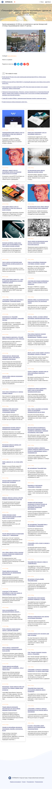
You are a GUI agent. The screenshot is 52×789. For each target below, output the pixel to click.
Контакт (24, 781)
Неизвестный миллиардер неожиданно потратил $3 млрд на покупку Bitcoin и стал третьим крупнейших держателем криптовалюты (37, 506)
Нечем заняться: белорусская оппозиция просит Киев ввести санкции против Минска (11, 357)
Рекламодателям (39, 781)
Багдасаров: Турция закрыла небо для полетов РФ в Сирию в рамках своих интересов (13, 688)
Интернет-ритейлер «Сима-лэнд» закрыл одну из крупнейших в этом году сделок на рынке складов (12, 244)
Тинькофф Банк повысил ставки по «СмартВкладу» (38, 562)
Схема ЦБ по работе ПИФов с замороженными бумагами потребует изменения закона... (24, 98)
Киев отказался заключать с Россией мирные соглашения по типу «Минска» (13, 337)
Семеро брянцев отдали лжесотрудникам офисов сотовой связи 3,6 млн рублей (11, 516)
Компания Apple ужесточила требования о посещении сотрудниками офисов (10, 410)
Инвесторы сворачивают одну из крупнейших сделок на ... (37, 133)
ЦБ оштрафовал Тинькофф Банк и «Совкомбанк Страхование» (37, 525)
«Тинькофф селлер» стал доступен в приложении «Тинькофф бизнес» (12, 300)
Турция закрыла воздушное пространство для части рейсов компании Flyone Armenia (11, 708)
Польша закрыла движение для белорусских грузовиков (11, 481)
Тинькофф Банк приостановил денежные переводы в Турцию (36, 598)
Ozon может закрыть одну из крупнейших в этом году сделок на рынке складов (12, 208)
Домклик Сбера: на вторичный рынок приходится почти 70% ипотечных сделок (38, 301)
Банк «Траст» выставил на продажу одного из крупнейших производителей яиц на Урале (38, 410)
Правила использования (15, 781)
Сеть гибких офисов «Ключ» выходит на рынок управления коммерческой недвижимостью (12, 554)
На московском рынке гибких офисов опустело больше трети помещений (38, 207)
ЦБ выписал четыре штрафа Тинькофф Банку (36, 579)
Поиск (42, 1)
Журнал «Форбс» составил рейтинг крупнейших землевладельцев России (38, 317)
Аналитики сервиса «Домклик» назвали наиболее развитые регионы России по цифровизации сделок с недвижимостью (38, 450)
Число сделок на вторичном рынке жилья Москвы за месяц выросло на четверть (12, 264)
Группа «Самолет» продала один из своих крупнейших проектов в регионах (38, 373)
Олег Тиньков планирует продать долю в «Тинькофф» (37, 653)
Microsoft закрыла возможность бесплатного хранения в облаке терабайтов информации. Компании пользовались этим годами (38, 430)
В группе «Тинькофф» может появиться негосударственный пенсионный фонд (36, 727)
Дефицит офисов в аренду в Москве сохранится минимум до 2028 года (12, 498)
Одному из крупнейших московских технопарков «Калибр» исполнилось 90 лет (12, 729)
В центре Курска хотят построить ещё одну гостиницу (38, 634)
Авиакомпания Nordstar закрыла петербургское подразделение (11, 428)
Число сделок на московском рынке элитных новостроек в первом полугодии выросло (38, 243)
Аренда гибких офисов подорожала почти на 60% (12, 377)
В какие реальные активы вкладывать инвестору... (14, 101)
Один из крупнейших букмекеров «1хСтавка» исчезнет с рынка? (37, 263)
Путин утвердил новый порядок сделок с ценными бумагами (11, 629)
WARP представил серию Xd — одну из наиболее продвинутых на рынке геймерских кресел (12, 281)
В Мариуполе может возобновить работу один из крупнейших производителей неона (37, 390)
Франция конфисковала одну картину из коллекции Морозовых (38, 617)
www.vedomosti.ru (12, 55)
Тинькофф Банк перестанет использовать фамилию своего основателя (36, 690)
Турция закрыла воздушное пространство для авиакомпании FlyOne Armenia (11, 572)
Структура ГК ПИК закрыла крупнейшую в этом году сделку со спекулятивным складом (12, 593)
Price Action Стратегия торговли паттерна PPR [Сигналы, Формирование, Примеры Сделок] (37, 335)
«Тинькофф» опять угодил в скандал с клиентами (39, 543)
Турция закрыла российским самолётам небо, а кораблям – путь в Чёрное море (12, 668)
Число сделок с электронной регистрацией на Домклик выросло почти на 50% (12, 649)
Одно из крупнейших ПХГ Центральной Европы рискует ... (11, 611)
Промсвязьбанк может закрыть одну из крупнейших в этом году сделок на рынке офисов (13, 134)
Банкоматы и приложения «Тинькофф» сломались (35, 486)
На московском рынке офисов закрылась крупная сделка (36, 171)
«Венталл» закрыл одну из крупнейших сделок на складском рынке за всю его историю (11, 172)
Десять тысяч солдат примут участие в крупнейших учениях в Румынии (39, 353)
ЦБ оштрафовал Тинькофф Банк (37, 468)
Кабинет (49, 1)
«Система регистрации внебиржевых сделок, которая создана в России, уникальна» (38, 282)
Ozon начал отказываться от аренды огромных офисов (12, 392)
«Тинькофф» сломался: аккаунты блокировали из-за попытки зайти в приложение (38, 710)
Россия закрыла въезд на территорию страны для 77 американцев (13, 534)
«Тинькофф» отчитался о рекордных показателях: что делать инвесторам (38, 670)
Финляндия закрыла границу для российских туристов (11, 445)
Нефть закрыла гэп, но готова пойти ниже (12, 462)
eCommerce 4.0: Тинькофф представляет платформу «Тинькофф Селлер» (13, 318)
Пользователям (30, 781)
